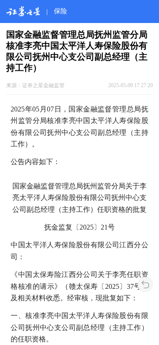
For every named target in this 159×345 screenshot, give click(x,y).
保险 (60, 11)
